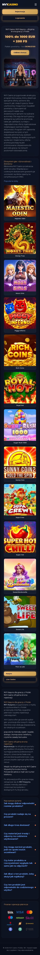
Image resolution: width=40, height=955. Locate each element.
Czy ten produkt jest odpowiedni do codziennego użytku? (19, 887)
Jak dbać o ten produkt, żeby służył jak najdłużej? (19, 875)
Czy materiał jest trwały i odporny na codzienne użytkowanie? (16, 836)
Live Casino (11, 679)
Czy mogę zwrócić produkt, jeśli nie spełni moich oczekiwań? (18, 850)
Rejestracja (20, 12)
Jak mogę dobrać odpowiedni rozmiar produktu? (19, 804)
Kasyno (9, 674)
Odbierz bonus (20, 53)
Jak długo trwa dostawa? (17, 825)
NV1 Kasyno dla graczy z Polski (17, 692)
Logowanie (20, 18)
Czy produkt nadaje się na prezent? (17, 815)
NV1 (10, 4)
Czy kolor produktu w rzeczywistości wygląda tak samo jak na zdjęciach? (18, 863)
